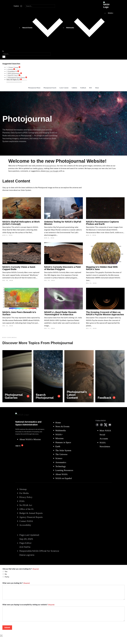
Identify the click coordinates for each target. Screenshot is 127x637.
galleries (40, 168)
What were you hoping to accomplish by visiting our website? (28, 605)
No (6, 574)
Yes (6, 572)
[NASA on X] (105, 424)
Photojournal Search (50, 88)
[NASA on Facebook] (97, 424)
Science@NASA (50, 166)
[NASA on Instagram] (101, 424)
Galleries (74, 88)
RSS (90, 88)
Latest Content (63, 88)
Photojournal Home (34, 88)
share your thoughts (52, 171)
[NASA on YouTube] (109, 424)
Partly (7, 577)
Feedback (83, 88)
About (97, 88)
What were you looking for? (16, 583)
